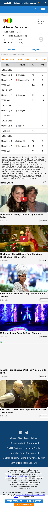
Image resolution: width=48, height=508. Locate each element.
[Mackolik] (8, 9)
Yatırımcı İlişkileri (36, 458)
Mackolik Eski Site (28, 462)
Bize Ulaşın (23, 438)
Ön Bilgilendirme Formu (14, 458)
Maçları (36, 49)
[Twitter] (27, 433)
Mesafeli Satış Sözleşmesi (24, 453)
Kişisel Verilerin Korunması (24, 443)
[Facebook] (20, 433)
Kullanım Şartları (33, 448)
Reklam (34, 438)
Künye (13, 438)
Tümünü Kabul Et (24, 504)
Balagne (12, 32)
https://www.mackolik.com (17, 476)
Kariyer (11, 49)
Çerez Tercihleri (15, 501)
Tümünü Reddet (34, 501)
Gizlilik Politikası (15, 448)
